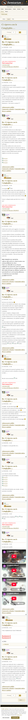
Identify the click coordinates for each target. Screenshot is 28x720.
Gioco (6, 11)
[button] (13, 32)
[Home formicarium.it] (14, 3)
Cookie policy (19, 714)
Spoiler (6, 644)
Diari (23, 9)
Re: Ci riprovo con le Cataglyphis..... (10, 43)
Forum (2, 11)
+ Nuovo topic (4, 14)
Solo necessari (6, 717)
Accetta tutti (15, 717)
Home (2, 9)
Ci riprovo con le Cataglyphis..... (9, 26)
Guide (14, 9)
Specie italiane (8, 9)
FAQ (13, 19)
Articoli (18, 9)
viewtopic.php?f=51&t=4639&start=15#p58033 (10, 65)
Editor (4, 19)
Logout (8, 19)
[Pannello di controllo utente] (1, 19)
